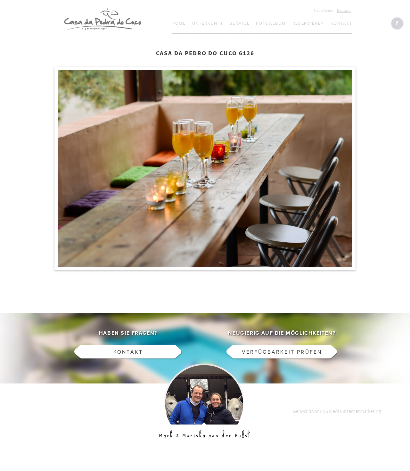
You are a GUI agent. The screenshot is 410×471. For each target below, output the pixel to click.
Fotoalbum (271, 23)
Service (240, 23)
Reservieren (308, 23)
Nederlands (323, 10)
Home (179, 23)
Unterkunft (207, 23)
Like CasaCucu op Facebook (397, 23)
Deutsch (344, 10)
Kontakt (341, 23)
